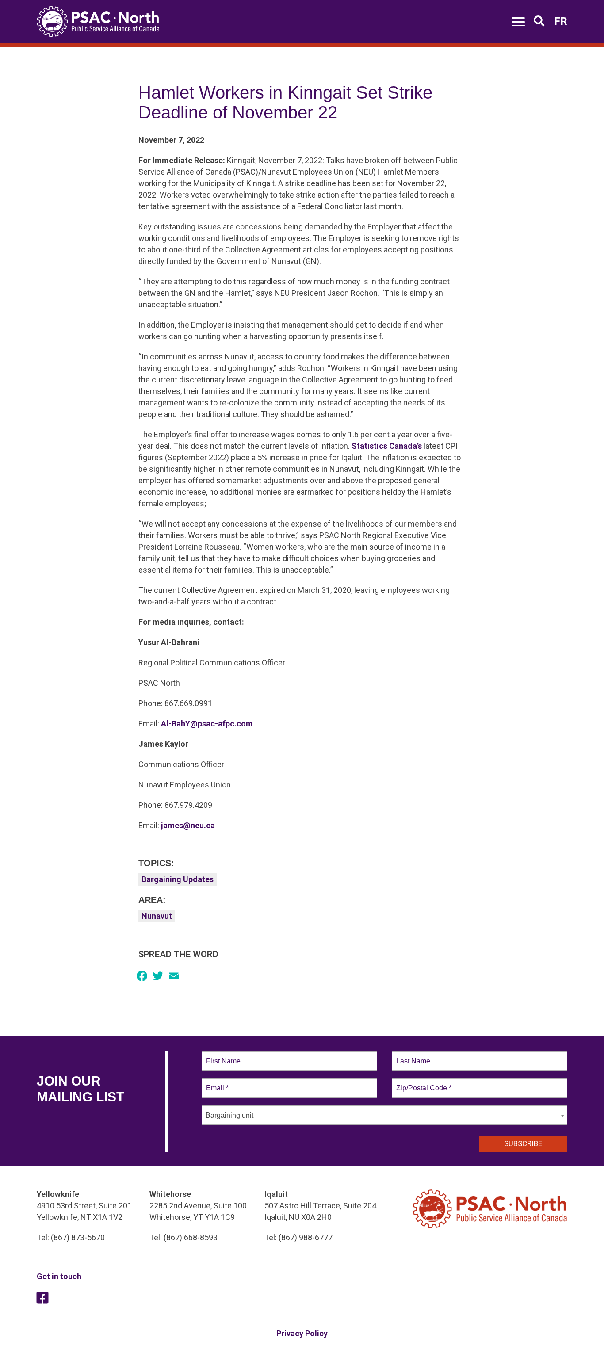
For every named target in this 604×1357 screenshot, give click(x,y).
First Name (222, 1056)
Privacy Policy (302, 1333)
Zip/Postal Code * (422, 1083)
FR (560, 21)
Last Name (411, 1056)
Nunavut (156, 916)
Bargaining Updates (177, 879)
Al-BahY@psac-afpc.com (207, 723)
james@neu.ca (188, 825)
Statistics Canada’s (387, 446)
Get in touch (59, 1276)
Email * (216, 1083)
